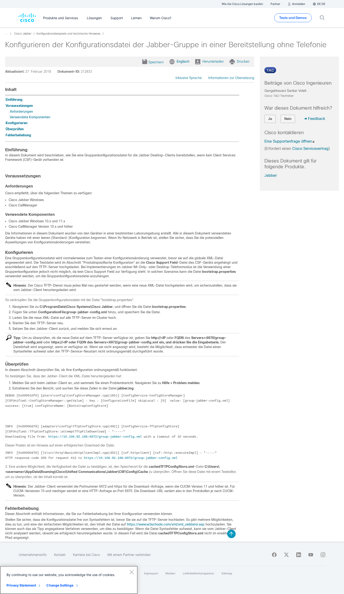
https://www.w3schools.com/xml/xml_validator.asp (166, 524)
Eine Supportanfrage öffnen (288, 141)
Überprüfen (15, 129)
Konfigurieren (16, 123)
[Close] (131, 572)
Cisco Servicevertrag (310, 149)
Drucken (243, 61)
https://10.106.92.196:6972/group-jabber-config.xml (95, 437)
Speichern (156, 62)
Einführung (14, 99)
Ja (270, 119)
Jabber (270, 175)
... (6, 33)
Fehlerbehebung (18, 135)
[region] (69, 580)
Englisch (183, 61)
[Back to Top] (231, 534)
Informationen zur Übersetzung (231, 78)
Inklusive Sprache (189, 78)
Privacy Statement (21, 585)
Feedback (316, 119)
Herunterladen (213, 61)
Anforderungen (21, 111)
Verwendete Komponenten (30, 117)
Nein (287, 119)
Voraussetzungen (19, 106)
